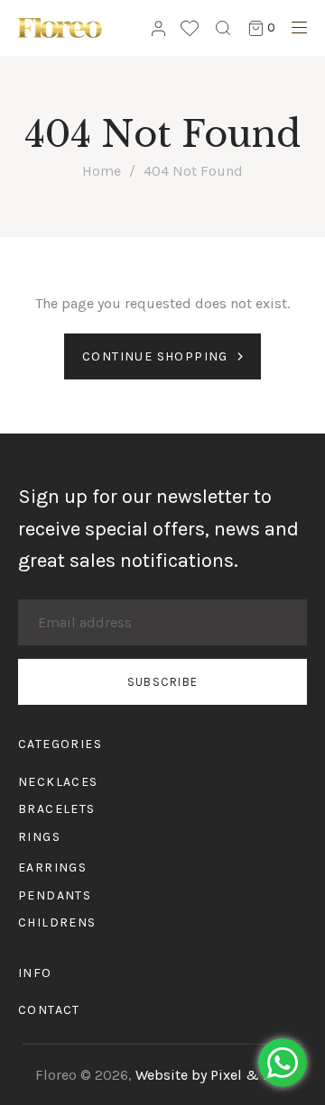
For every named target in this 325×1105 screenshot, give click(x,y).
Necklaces (58, 782)
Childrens (57, 922)
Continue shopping (155, 356)
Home (101, 170)
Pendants (54, 895)
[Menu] (295, 30)
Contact (49, 1010)
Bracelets (57, 809)
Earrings (52, 867)
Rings (39, 837)
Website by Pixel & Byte (213, 1074)
